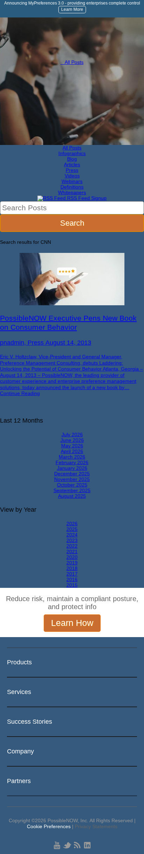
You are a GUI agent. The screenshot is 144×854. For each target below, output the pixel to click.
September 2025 (72, 490)
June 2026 (72, 440)
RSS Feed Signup (86, 198)
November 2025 (72, 479)
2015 (72, 585)
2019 (72, 562)
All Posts (72, 62)
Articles (72, 164)
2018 (72, 568)
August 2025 (72, 496)
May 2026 (72, 445)
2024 (72, 535)
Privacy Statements (96, 826)
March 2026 (72, 457)
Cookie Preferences (49, 826)
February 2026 (72, 462)
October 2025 (72, 485)
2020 (72, 557)
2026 (72, 523)
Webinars (72, 181)
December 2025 (72, 473)
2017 (72, 574)
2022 (72, 546)
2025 (72, 529)
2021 (72, 551)
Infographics (72, 153)
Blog (72, 159)
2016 (72, 579)
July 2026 (72, 434)
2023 (72, 540)
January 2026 (72, 468)
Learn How (72, 623)
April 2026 (72, 451)
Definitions (72, 187)
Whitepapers (72, 192)
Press (72, 170)
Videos (72, 175)
